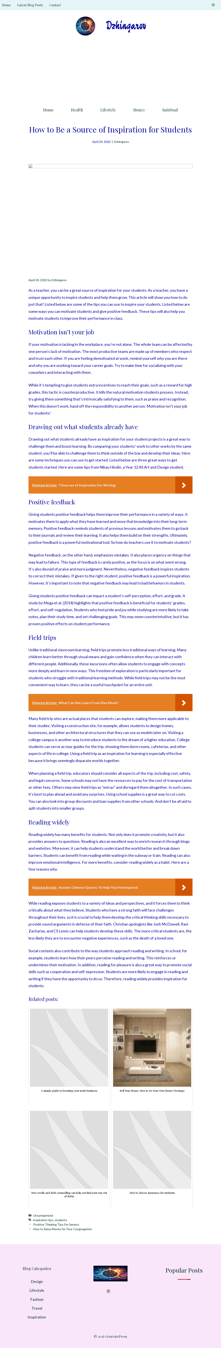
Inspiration (37, 1317)
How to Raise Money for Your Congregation (62, 1229)
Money (139, 109)
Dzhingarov (121, 141)
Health (77, 109)
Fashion (37, 1299)
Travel (37, 1308)
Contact (55, 5)
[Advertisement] (110, 70)
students (61, 1220)
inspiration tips (43, 1220)
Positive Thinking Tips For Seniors (56, 1224)
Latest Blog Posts (30, 5)
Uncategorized (43, 1215)
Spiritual (170, 109)
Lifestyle (108, 109)
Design (37, 1281)
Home (6, 5)
